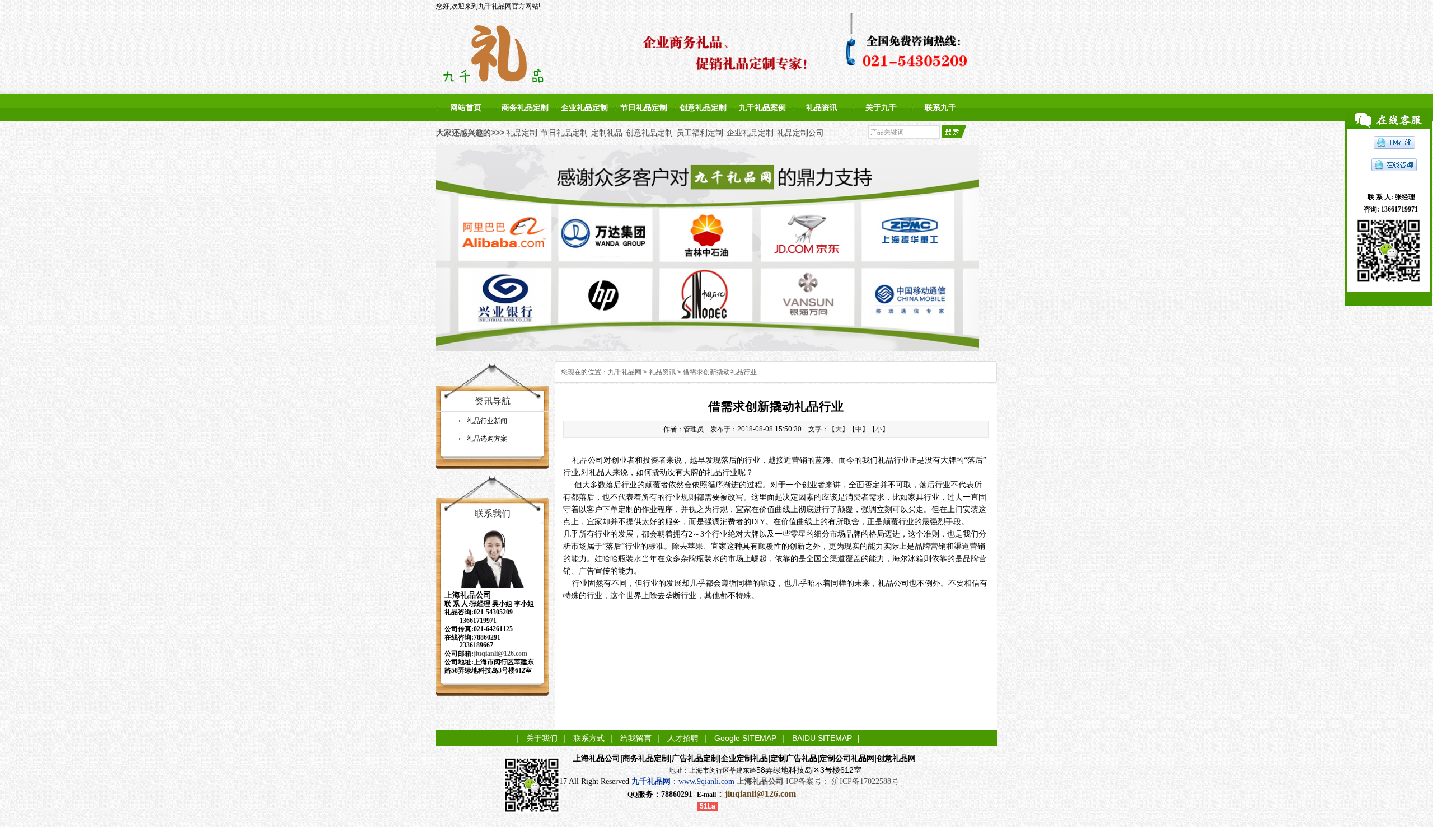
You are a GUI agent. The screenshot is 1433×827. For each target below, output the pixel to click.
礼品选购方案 (487, 439)
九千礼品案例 (762, 107)
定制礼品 (606, 132)
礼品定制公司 (800, 132)
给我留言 (636, 738)
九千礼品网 (624, 372)
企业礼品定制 (584, 107)
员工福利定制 (699, 132)
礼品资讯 (821, 107)
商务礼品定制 (525, 107)
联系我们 (493, 513)
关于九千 (881, 107)
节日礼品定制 (643, 107)
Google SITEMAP (745, 738)
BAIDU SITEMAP (822, 738)
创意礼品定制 (703, 107)
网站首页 (465, 107)
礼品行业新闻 (487, 421)
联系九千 (940, 107)
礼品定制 (521, 132)
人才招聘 (683, 738)
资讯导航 (493, 401)
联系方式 (589, 738)
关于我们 (542, 738)
